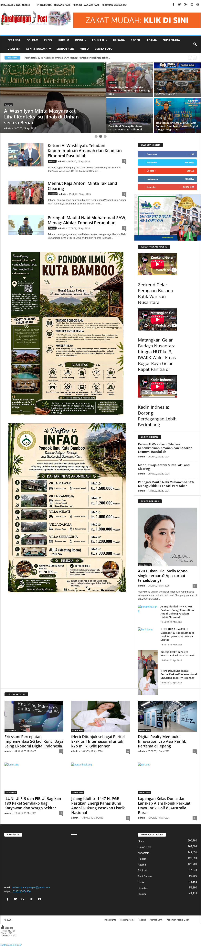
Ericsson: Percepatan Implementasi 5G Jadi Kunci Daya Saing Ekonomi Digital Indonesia (34, 741)
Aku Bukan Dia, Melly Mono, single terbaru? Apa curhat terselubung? (163, 575)
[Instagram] (191, 5)
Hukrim (63, 40)
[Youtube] (198, 5)
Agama (151, 40)
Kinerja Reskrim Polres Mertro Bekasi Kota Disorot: (178, 653)
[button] (195, 44)
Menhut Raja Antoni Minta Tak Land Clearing (82, 186)
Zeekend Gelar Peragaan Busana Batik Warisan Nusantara (155, 293)
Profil (136, 40)
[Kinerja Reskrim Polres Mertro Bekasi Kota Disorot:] (148, 663)
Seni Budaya (145, 564)
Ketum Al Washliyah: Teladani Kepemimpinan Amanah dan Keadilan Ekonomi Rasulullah (85, 150)
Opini (7, 116)
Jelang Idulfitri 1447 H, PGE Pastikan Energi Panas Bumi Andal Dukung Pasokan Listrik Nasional (178, 612)
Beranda (14, 40)
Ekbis (48, 40)
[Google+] (185, 5)
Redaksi (77, 4)
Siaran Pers (65, 49)
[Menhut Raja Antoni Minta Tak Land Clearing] (26, 192)
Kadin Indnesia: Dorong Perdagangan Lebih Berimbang (157, 415)
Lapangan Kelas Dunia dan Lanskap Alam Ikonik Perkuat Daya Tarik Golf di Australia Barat (164, 805)
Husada (119, 40)
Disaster (13, 49)
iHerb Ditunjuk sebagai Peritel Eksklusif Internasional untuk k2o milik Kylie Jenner (179, 674)
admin (7, 128)
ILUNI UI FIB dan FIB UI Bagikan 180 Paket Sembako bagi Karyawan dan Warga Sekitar (178, 634)
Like (192, 154)
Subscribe (188, 187)
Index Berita (44, 4)
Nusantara (171, 40)
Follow (189, 162)
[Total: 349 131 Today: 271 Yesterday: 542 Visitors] (10, 940)
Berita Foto (103, 49)
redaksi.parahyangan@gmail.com (31, 887)
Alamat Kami (92, 4)
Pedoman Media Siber (114, 4)
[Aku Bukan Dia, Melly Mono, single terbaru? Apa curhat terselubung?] (167, 537)
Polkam (32, 40)
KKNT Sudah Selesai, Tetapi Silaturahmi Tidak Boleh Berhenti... (60, 57)
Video (84, 49)
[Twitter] (179, 5)
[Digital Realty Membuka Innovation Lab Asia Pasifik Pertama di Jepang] (167, 716)
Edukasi (142, 870)
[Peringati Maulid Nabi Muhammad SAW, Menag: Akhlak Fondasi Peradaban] (26, 225)
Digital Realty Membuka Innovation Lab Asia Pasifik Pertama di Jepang (162, 741)
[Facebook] (173, 5)
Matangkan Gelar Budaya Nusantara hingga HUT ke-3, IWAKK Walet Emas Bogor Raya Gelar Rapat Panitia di (157, 354)
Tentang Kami (62, 4)
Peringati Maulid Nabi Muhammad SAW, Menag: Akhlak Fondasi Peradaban (87, 220)
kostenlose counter (11, 944)
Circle (190, 170)
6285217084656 (22, 891)
